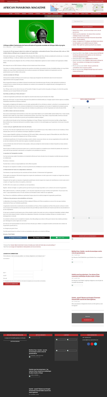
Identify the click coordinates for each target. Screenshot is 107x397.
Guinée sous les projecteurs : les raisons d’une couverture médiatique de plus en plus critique (40, 371)
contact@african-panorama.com (90, 340)
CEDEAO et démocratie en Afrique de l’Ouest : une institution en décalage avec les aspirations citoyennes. (88, 62)
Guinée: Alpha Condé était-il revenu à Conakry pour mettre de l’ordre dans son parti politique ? (33, 245)
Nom (4, 272)
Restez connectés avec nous (87, 99)
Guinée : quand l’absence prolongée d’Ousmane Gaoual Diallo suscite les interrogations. (40, 390)
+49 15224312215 (86, 337)
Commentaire (6, 258)
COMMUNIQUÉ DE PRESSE (91, 58)
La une (37, 355)
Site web (5, 278)
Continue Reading (15, 341)
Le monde (36, 375)
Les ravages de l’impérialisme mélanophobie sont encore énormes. (25, 246)
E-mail (4, 275)
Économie (32, 355)
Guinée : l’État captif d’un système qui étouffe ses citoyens (87, 45)
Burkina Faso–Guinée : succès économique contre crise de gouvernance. (38, 351)
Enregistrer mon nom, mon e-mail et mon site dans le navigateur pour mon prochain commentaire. (25, 280)
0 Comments (19, 47)
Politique (41, 355)
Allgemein (32, 394)
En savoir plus (88, 320)
